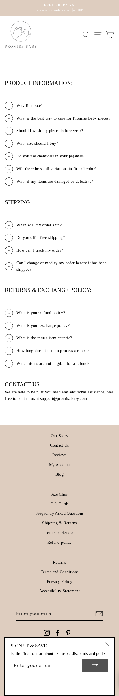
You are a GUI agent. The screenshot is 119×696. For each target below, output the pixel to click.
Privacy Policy (59, 581)
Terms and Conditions (60, 572)
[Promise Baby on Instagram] (47, 632)
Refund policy (59, 542)
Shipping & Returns (59, 523)
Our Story (59, 436)
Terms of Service (59, 532)
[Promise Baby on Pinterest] (68, 632)
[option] (59, 8)
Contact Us (59, 445)
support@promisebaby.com (63, 398)
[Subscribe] (99, 613)
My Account (59, 465)
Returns (59, 562)
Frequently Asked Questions (60, 513)
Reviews (59, 455)
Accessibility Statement (59, 591)
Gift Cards (59, 504)
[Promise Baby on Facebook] (57, 632)
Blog (59, 474)
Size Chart (59, 494)
